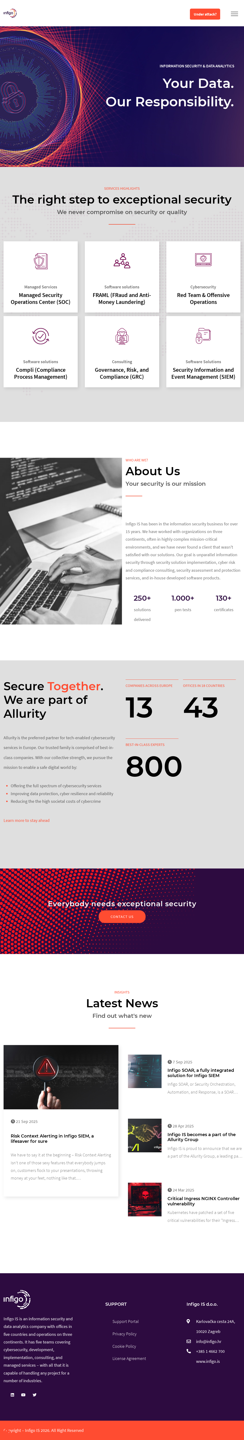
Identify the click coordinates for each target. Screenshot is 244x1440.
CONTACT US (122, 916)
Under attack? (205, 14)
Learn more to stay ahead (27, 820)
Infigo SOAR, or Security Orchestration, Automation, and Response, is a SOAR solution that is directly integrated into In (204, 1088)
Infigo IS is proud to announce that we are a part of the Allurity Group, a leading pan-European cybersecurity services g (205, 1153)
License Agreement (129, 1358)
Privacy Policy (124, 1334)
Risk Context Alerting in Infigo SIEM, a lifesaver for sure (52, 1139)
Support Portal (125, 1321)
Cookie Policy (124, 1346)
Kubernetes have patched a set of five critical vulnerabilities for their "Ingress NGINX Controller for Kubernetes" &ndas (203, 1217)
